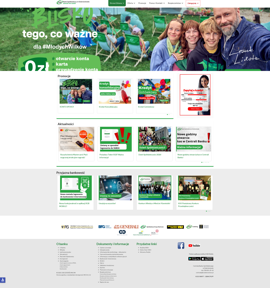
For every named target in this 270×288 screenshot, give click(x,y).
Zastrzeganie (64, 261)
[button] (135, 39)
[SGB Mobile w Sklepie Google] (194, 259)
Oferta (130, 3)
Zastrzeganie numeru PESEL (68, 263)
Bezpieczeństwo (174, 3)
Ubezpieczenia (104, 250)
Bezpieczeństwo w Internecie (108, 276)
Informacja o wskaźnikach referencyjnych (113, 256)
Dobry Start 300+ (145, 250)
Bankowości (63, 269)
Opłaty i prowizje (105, 248)
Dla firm (102, 267)
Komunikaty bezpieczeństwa (108, 274)
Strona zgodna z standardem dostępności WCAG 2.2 (73, 275)
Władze (62, 250)
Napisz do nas (104, 282)
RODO (102, 261)
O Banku (62, 248)
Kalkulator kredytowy (107, 265)
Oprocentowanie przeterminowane (111, 254)
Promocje (142, 3)
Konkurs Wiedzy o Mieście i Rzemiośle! (154, 203)
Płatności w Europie (106, 270)
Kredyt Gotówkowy (146, 107)
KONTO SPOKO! (67, 107)
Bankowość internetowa (107, 278)
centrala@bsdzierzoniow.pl (204, 272)
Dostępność (64, 259)
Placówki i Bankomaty (67, 256)
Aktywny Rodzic (145, 252)
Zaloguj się (192, 3)
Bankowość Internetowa (108, 259)
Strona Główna (116, 3)
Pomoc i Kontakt (156, 3)
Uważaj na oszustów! (107, 203)
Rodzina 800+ (144, 248)
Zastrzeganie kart (65, 265)
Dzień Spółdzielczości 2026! (149, 154)
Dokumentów (64, 267)
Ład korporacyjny (65, 252)
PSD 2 (102, 263)
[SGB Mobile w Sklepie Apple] (207, 259)
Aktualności (64, 254)
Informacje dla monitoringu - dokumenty (113, 252)
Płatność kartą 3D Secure (107, 280)
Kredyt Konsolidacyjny (108, 107)
